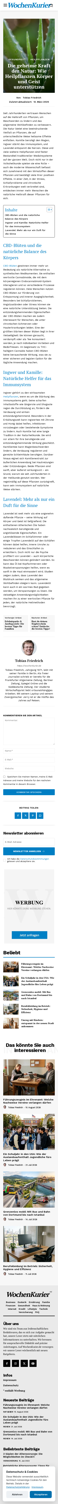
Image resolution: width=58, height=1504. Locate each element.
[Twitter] (25, 815)
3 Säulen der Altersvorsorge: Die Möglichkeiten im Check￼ (23, 1455)
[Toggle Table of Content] (47, 209)
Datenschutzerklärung (18, 1487)
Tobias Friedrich (32, 97)
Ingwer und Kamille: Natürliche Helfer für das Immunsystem (26, 224)
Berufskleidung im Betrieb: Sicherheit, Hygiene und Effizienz (35, 1009)
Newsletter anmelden (27, 851)
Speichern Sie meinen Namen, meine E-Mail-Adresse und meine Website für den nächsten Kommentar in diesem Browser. (28, 780)
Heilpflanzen (40, 59)
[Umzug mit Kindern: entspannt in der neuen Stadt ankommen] (11, 1023)
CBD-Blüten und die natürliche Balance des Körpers (22, 217)
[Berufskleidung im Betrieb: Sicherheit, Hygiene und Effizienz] (11, 1009)
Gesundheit (16, 59)
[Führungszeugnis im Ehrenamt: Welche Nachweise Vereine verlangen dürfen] (11, 967)
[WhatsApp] (40, 815)
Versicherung (10, 1461)
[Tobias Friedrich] (29, 648)
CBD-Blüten (10, 265)
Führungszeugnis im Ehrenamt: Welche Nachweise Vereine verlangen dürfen (37, 967)
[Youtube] (33, 1363)
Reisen (6, 1427)
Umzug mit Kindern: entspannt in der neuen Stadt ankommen (37, 1023)
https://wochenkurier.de (29, 666)
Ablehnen (17, 1494)
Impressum (37, 1487)
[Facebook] (18, 815)
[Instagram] (15, 1363)
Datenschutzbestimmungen (34, 859)
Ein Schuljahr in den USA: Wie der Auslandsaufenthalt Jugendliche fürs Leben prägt (37, 981)
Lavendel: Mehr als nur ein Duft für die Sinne (25, 232)
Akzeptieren (41, 1494)
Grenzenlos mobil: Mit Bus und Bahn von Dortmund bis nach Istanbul (36, 995)
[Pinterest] (32, 815)
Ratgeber (8, 1412)
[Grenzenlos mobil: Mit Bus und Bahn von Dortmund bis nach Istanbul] (11, 995)
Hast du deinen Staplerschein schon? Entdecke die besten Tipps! (41, 625)
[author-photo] (5, 1107)
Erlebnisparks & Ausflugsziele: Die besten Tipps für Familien (14, 625)
